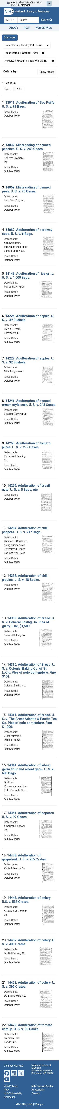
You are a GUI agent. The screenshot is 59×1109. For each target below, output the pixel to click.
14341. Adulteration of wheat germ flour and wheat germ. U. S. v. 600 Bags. (28, 769)
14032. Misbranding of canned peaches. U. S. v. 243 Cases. (26, 147)
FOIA (6, 1089)
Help (27, 27)
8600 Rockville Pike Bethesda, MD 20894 (42, 1072)
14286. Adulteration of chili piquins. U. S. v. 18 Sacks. (25, 578)
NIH (24, 1104)
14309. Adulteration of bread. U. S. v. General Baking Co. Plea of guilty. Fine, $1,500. (28, 622)
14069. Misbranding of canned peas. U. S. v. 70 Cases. (26, 189)
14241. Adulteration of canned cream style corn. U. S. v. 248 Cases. (29, 403)
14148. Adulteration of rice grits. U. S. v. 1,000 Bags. (28, 275)
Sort (7, 89)
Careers (35, 1093)
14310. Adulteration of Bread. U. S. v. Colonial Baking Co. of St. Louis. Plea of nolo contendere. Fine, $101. (29, 670)
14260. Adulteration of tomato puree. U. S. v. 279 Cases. (26, 445)
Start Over (10, 37)
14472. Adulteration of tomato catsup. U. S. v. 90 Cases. (27, 1027)
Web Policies (11, 1086)
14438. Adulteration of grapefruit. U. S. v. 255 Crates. (24, 857)
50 (20, 89)
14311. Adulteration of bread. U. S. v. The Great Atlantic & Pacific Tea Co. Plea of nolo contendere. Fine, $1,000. (29, 721)
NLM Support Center (42, 1086)
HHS (30, 1104)
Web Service (43, 27)
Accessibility (38, 1089)
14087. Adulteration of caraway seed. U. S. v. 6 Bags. (27, 232)
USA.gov (38, 1104)
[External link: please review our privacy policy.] (7, 1073)
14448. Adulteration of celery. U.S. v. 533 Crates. (26, 900)
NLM (18, 1104)
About (13, 27)
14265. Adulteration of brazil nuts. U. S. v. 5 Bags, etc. (26, 488)
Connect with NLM (13, 1065)
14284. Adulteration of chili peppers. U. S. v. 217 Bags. (25, 530)
